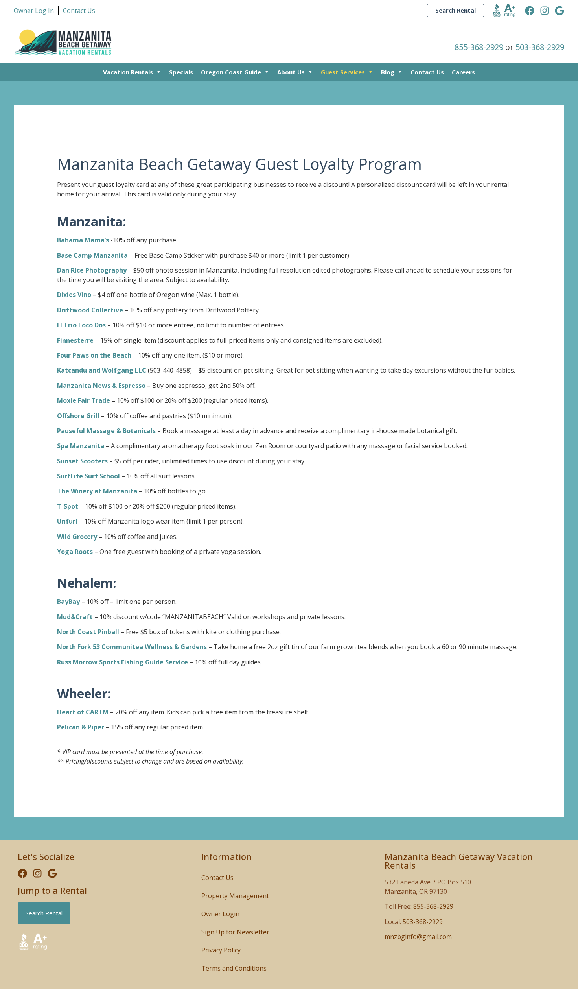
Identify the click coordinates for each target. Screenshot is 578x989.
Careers (463, 72)
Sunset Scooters (82, 461)
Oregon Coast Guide (231, 72)
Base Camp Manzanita (92, 255)
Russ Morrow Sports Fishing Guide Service (122, 662)
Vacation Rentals (128, 72)
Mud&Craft (75, 617)
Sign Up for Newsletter (235, 932)
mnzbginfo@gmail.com (418, 936)
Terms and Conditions (234, 968)
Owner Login (220, 914)
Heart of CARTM (83, 712)
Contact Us (427, 72)
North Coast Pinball (88, 631)
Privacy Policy (221, 950)
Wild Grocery (77, 536)
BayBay (68, 601)
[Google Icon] (559, 10)
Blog (387, 72)
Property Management (235, 895)
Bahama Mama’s (83, 240)
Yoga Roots (75, 551)
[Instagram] (544, 10)
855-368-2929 (479, 47)
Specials (181, 72)
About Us (291, 72)
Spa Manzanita (80, 445)
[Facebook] (529, 10)
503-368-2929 (539, 47)
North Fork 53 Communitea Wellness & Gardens (132, 646)
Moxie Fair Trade (83, 400)
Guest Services (343, 72)
